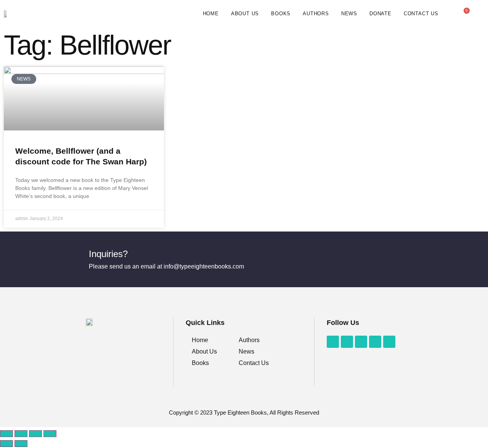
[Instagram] (333, 342)
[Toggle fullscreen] (20, 433)
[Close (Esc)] (49, 433)
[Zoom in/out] (6, 433)
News (349, 13)
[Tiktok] (347, 342)
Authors (316, 13)
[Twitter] (361, 342)
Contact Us (421, 13)
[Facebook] (375, 342)
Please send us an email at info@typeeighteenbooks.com (166, 266)
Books (281, 13)
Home (211, 13)
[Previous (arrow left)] (6, 443)
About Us (245, 13)
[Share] (35, 433)
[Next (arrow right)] (20, 443)
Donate (380, 13)
